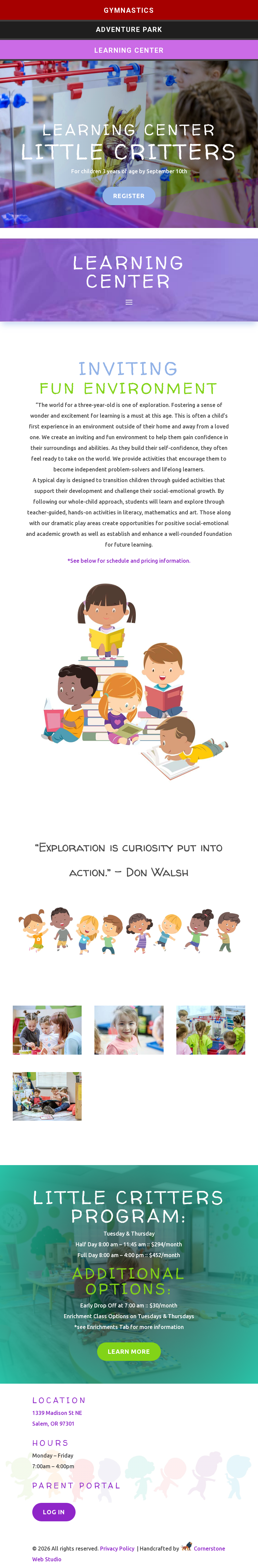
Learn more (129, 1351)
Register (129, 195)
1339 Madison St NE (57, 1413)
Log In (54, 1512)
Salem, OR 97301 (53, 1424)
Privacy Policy (117, 1549)
